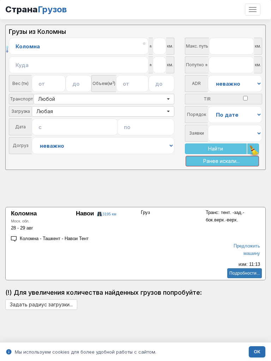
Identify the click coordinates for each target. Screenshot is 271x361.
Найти (215, 149)
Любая (44, 111)
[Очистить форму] (253, 148)
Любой (46, 99)
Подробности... (244, 273)
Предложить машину (247, 249)
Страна (36, 9)
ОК (257, 351)
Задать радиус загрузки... (41, 304)
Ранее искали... (221, 161)
